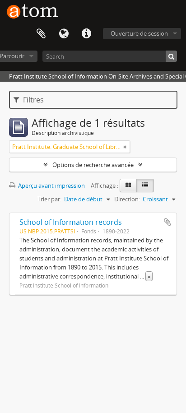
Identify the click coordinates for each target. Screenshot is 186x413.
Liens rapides (86, 34)
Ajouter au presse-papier (167, 222)
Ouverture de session (139, 33)
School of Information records (70, 222)
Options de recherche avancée (93, 165)
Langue (63, 34)
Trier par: (49, 199)
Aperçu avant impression (51, 185)
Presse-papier (41, 34)
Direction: (127, 199)
